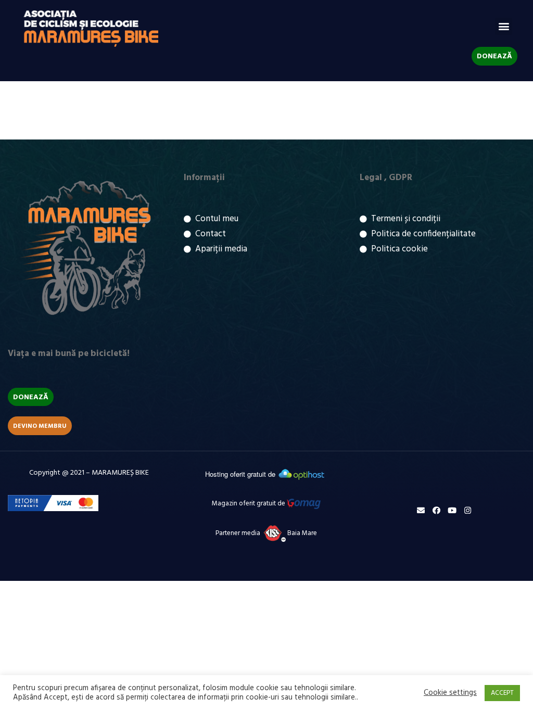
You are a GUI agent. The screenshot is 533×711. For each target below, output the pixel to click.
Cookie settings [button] (450, 693)
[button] (503, 26)
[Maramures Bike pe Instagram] (468, 510)
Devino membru (40, 426)
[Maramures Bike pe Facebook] (436, 510)
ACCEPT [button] (502, 693)
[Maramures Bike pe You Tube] (452, 510)
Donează (494, 56)
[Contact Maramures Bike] (421, 510)
